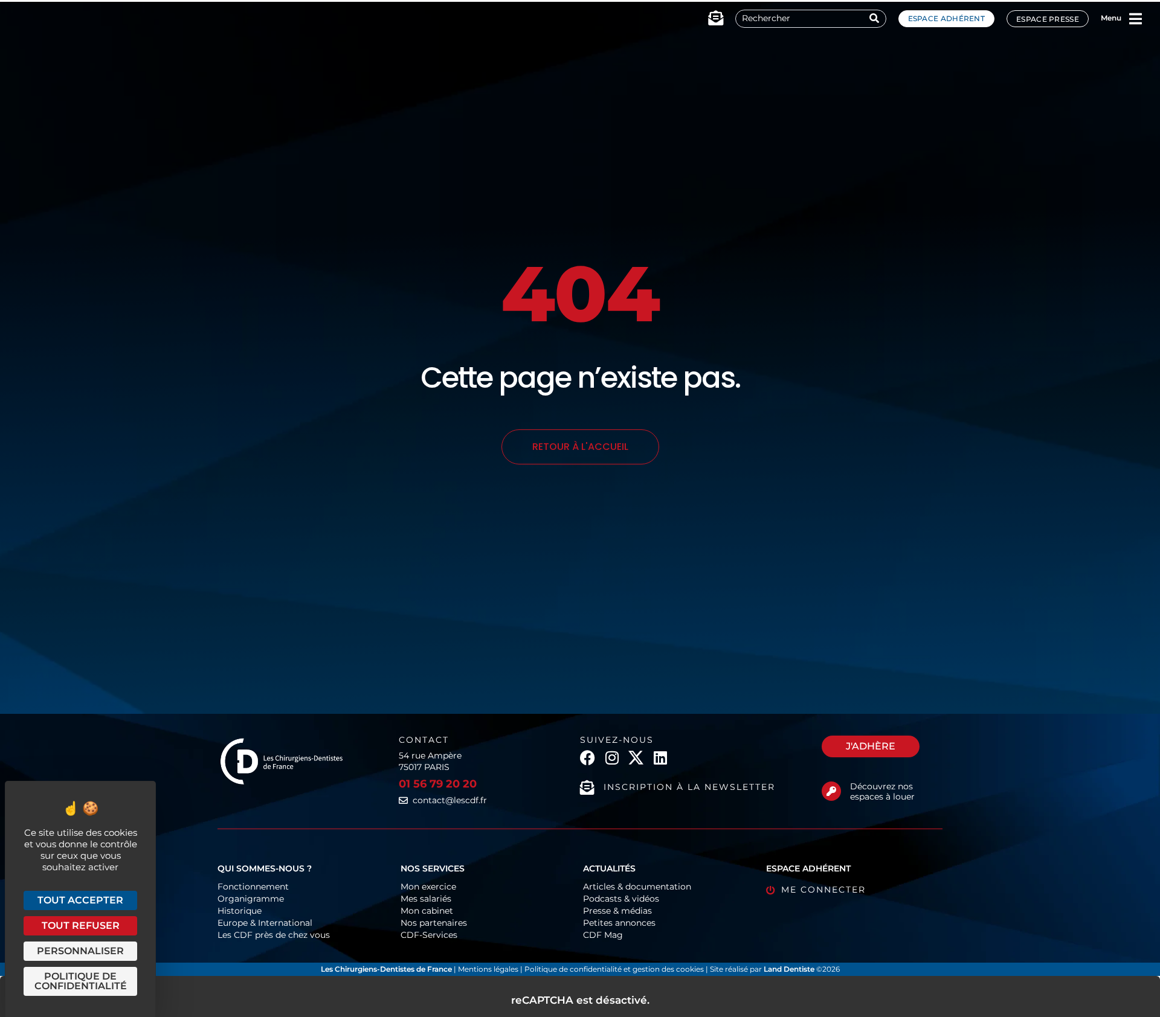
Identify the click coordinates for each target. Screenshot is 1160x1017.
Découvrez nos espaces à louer (882, 791)
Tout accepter (80, 900)
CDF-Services (429, 934)
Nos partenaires (434, 922)
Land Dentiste (789, 969)
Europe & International (265, 922)
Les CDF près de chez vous (274, 934)
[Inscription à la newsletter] (587, 787)
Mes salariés (426, 898)
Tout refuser (81, 925)
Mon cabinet (427, 910)
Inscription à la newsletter (689, 786)
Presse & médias (617, 910)
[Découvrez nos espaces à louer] (831, 791)
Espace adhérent (946, 18)
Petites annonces (619, 922)
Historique (240, 910)
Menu (1111, 17)
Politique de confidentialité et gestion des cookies (614, 969)
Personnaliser (80, 951)
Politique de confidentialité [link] (80, 981)
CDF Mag (603, 934)
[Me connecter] (770, 890)
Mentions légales (489, 969)
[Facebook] (587, 757)
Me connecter (823, 889)
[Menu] (1135, 18)
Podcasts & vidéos (621, 898)
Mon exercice (428, 886)
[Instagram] (611, 757)
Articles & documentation (637, 886)
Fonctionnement (253, 886)
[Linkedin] (660, 757)
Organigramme (251, 898)
